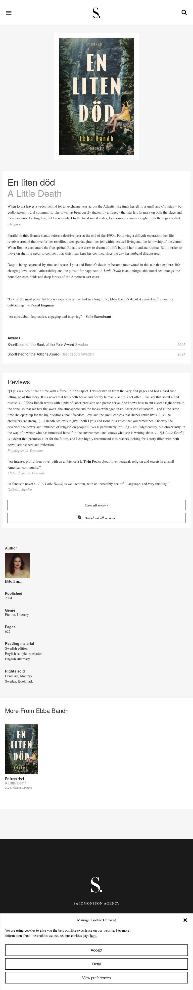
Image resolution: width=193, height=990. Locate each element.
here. (93, 935)
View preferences (96, 978)
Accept (96, 950)
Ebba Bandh (13, 581)
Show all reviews (96, 505)
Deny (96, 964)
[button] (185, 920)
